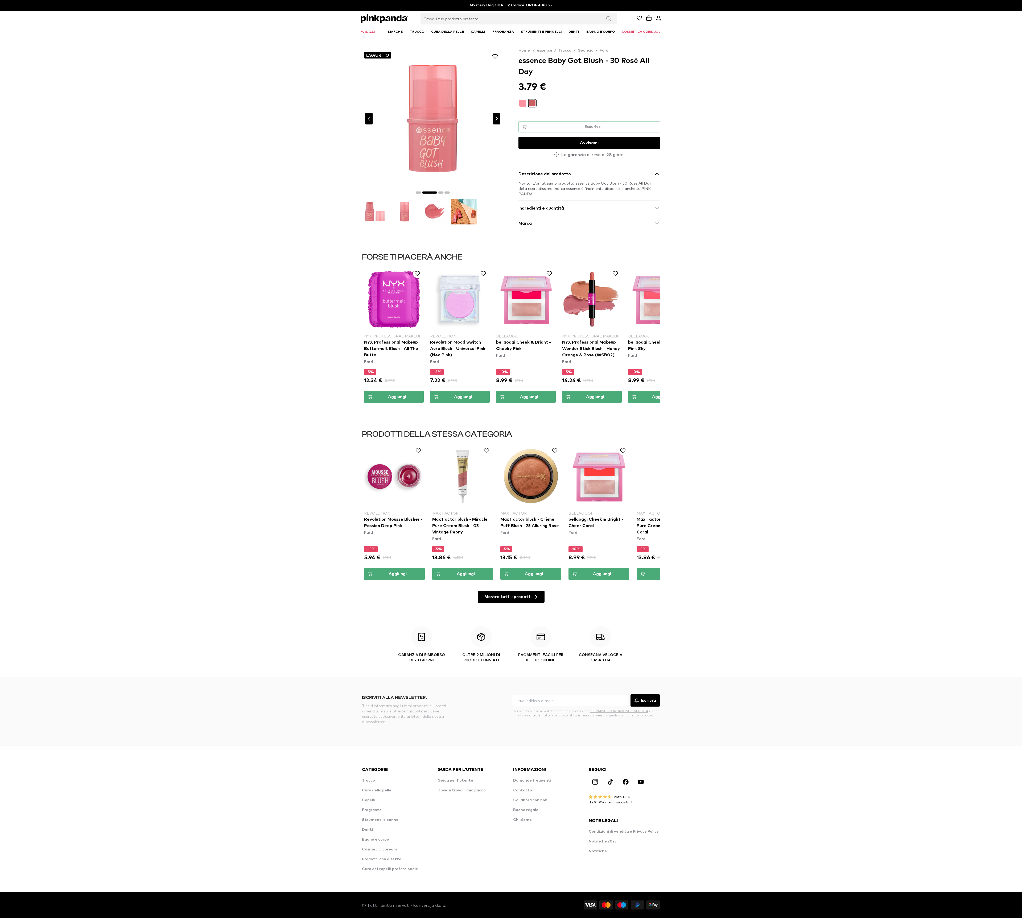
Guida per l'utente (455, 780)
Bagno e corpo (375, 839)
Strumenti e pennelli (382, 820)
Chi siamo (522, 820)
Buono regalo (525, 810)
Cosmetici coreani (379, 849)
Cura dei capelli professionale (390, 869)
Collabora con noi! (530, 800)
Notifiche (598, 851)
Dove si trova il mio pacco (462, 790)
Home (526, 50)
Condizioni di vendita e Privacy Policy (624, 831)
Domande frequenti (532, 780)
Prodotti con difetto (381, 859)
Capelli (368, 800)
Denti (367, 830)
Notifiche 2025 (603, 841)
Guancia (586, 50)
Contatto (522, 790)
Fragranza (372, 810)
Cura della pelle (377, 790)
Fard (604, 50)
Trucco (564, 50)
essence (544, 50)
